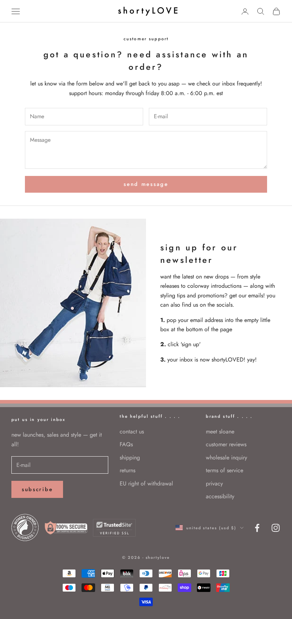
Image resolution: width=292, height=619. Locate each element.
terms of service (224, 470)
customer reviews (226, 444)
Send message (146, 184)
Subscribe (37, 489)
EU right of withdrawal (146, 483)
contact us (132, 431)
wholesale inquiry (226, 457)
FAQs (126, 444)
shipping (130, 457)
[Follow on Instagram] (276, 528)
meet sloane (220, 431)
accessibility (220, 496)
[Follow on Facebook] (257, 528)
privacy (214, 483)
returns (127, 470)
